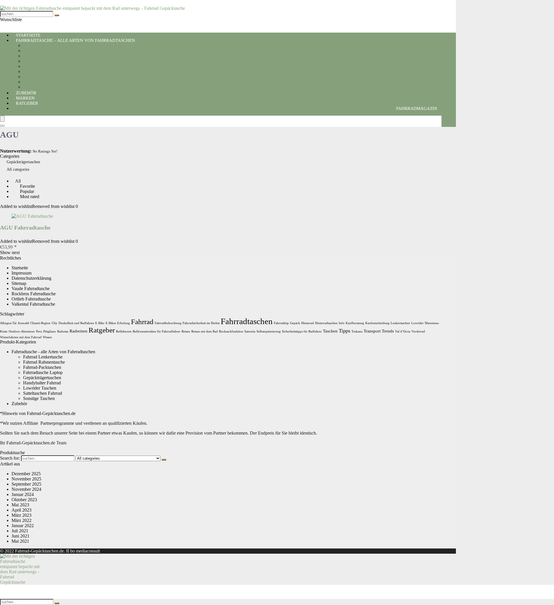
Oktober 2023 (24, 499)
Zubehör (19, 403)
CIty (54, 323)
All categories (18, 169)
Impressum (21, 272)
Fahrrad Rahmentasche (44, 81)
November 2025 (26, 478)
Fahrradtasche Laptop (43, 61)
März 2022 (21, 520)
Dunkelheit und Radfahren (76, 323)
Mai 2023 (20, 504)
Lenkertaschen (400, 323)
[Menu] (2, 119)
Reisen (185, 331)
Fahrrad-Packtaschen (42, 55)
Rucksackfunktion (231, 331)
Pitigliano (49, 331)
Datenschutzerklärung (31, 278)
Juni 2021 (20, 535)
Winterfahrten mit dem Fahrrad (21, 337)
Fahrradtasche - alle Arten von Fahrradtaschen (53, 351)
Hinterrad (307, 323)
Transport (372, 330)
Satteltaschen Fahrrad (42, 50)
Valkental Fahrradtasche (33, 304)
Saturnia (249, 331)
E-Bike (99, 323)
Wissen (47, 337)
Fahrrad (142, 322)
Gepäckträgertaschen (42, 66)
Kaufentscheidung (377, 323)
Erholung (123, 323)
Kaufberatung (355, 323)
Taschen (330, 330)
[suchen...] (57, 15)
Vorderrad (418, 331)
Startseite (20, 267)
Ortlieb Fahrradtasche (31, 298)
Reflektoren (124, 331)
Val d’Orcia (402, 331)
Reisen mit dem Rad (204, 331)
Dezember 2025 (26, 473)
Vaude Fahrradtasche (31, 288)
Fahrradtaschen (247, 321)
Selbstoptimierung (269, 331)
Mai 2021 (20, 541)
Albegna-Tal (8, 323)
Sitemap (19, 283)
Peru (39, 331)
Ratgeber (27, 103)
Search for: (10, 458)
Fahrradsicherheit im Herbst (201, 323)
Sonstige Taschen (39, 398)
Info (342, 323)
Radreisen (78, 330)
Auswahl (23, 323)
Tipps (344, 331)
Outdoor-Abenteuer (22, 331)
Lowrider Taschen (39, 76)
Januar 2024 (23, 494)
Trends (388, 330)
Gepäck (295, 323)
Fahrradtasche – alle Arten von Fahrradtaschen (75, 40)
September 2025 (26, 484)
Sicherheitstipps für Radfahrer (302, 331)
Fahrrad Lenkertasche (43, 71)
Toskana (356, 331)
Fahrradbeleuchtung (168, 323)
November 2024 (26, 489)
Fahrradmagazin (416, 108)
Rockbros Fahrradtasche (34, 293)
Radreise (62, 331)
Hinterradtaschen (326, 323)
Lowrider (417, 323)
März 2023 (21, 515)
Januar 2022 (23, 525)
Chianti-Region (40, 323)
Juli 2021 (20, 530)
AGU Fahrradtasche (25, 227)
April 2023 (21, 510)
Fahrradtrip (281, 323)
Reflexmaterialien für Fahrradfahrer (156, 331)
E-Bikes (111, 323)
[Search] (2, 126)
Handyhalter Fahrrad (42, 45)
